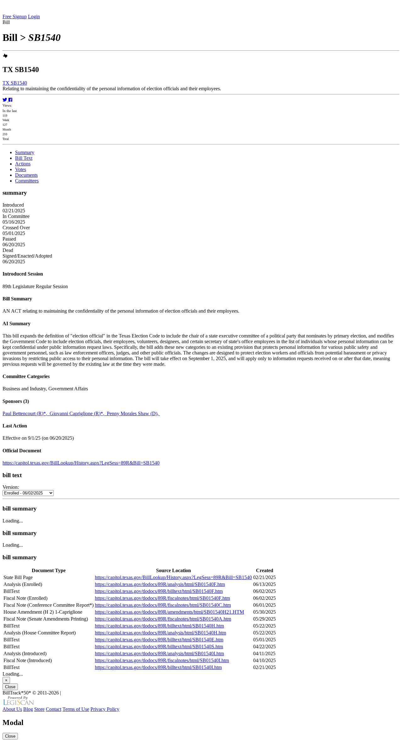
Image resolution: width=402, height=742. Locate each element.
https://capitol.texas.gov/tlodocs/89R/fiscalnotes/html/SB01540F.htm (162, 598)
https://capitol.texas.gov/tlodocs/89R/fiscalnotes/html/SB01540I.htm (162, 660)
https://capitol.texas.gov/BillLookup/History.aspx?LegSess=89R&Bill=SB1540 (81, 463)
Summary (24, 152)
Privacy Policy (104, 709)
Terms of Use (75, 709)
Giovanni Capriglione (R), (78, 413)
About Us (12, 709)
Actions (22, 163)
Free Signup (15, 16)
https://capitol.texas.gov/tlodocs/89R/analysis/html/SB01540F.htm (160, 584)
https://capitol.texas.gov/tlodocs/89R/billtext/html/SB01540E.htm (159, 639)
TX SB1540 (15, 83)
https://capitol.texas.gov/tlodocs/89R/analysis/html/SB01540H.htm (160, 632)
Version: (11, 487)
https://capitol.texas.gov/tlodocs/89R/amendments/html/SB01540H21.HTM (169, 612)
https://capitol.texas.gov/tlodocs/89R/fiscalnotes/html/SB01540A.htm (163, 619)
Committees (27, 180)
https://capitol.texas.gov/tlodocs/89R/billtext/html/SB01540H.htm (159, 625)
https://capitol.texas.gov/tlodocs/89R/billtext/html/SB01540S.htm (159, 646)
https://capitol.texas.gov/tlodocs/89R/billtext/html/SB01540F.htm (159, 591)
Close (10, 686)
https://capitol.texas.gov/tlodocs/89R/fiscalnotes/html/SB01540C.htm (163, 605)
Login (34, 16)
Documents (26, 175)
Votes (20, 169)
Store (39, 709)
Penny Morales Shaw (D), (133, 413)
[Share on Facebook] (10, 100)
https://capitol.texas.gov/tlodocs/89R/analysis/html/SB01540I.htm (159, 653)
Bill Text (23, 158)
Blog (28, 709)
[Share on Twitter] (5, 100)
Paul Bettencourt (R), (26, 413)
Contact (53, 709)
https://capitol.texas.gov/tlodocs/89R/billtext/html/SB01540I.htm (158, 667)
